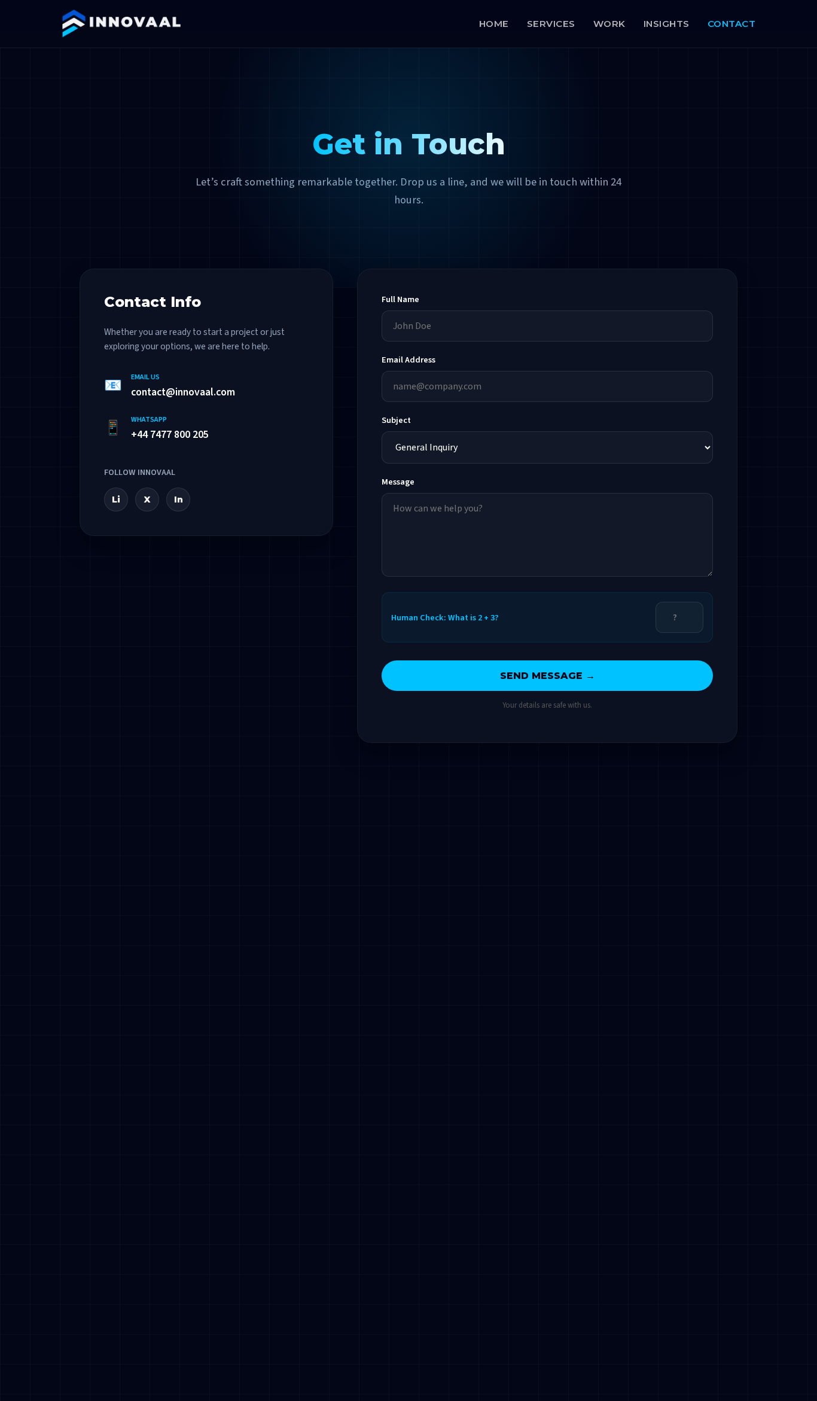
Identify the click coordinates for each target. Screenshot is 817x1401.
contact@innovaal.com (183, 392)
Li (116, 499)
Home (494, 23)
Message (398, 482)
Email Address (408, 360)
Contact (732, 23)
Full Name (400, 299)
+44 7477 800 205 (170, 434)
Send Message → (547, 675)
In (178, 499)
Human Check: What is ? (445, 617)
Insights (667, 23)
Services (551, 23)
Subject (396, 420)
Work (609, 23)
